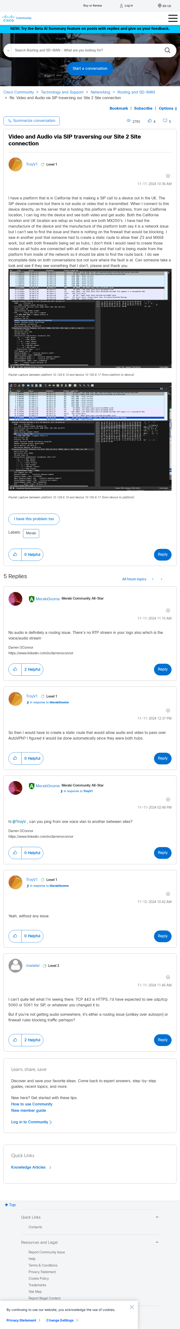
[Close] (131, 1307)
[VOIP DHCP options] (161, 579)
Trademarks (37, 1285)
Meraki (31, 533)
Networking (100, 92)
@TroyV (19, 822)
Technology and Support (62, 92)
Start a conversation (90, 68)
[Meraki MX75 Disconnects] (153, 579)
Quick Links (31, 1217)
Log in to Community (30, 1122)
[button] (15, 554)
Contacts (35, 1227)
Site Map (35, 1292)
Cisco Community (19, 92)
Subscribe (143, 108)
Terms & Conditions (43, 1265)
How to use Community (31, 1104)
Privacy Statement (21, 1320)
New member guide (28, 1110)
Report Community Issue (47, 1252)
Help (32, 1259)
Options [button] (166, 108)
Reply (163, 554)
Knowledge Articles (29, 1167)
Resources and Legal (39, 1242)
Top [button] (12, 1205)
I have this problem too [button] (34, 519)
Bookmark (119, 108)
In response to (49, 702)
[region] (69, 1315)
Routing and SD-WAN (136, 92)
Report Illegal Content (44, 1298)
